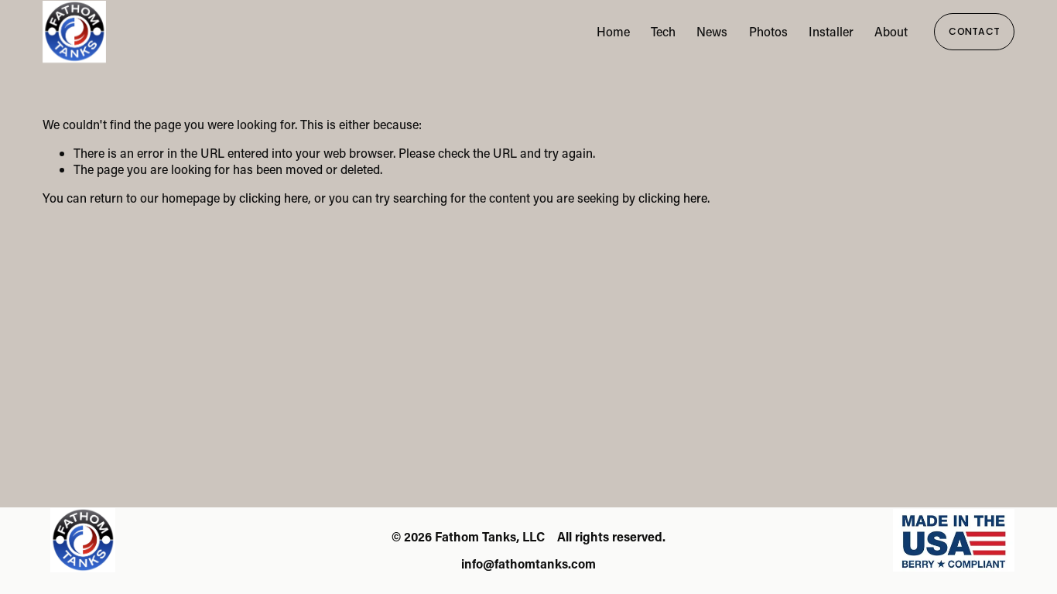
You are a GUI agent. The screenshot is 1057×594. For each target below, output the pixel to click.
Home (613, 31)
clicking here (273, 197)
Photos (768, 31)
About (891, 31)
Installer (831, 31)
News (711, 31)
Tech (663, 31)
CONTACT (974, 31)
